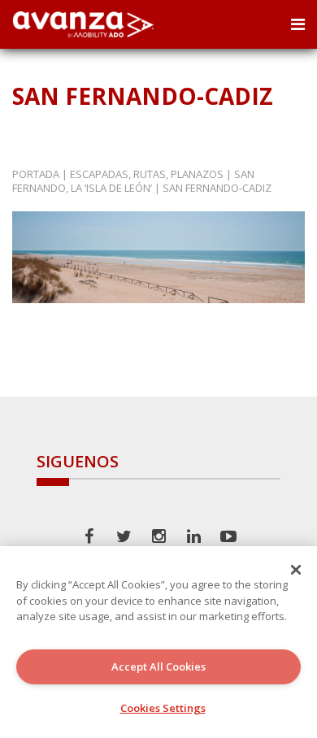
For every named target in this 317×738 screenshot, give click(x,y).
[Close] (296, 569)
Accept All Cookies (158, 666)
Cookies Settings (163, 708)
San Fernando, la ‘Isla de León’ (133, 181)
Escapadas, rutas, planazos (147, 174)
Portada (35, 174)
